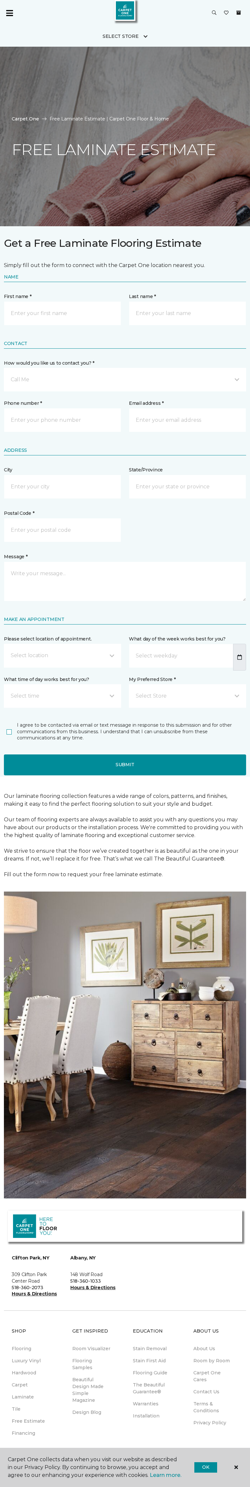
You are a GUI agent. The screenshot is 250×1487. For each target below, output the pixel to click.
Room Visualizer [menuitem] (91, 1349)
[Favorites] (226, 13)
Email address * (146, 403)
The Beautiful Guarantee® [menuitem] (149, 1388)
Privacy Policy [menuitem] (209, 1423)
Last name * (142, 296)
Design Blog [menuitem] (86, 1412)
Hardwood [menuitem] (24, 1373)
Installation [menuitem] (146, 1416)
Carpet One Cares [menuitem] (207, 1376)
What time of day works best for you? (46, 679)
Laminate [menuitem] (23, 1397)
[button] (214, 13)
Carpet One (25, 119)
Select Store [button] (121, 36)
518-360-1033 (85, 1281)
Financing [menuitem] (23, 1433)
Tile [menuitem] (16, 1409)
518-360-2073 (27, 1287)
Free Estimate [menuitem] (28, 1421)
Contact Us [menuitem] (206, 1392)
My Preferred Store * (152, 679)
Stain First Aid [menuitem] (149, 1361)
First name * (18, 296)
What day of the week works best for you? (177, 639)
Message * (15, 556)
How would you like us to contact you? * (49, 363)
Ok (205, 1467)
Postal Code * (19, 513)
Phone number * (23, 403)
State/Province (146, 469)
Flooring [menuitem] (21, 1349)
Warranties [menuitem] (146, 1404)
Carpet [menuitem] (20, 1385)
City (8, 469)
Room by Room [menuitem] (211, 1361)
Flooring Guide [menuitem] (150, 1373)
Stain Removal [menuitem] (150, 1349)
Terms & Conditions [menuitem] (206, 1407)
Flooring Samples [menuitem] (82, 1364)
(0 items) (238, 12)
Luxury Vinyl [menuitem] (26, 1361)
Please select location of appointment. (47, 639)
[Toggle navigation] (9, 13)
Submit (125, 764)
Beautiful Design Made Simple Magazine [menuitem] (88, 1390)
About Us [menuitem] (204, 1349)
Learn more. (165, 1475)
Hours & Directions (34, 1294)
